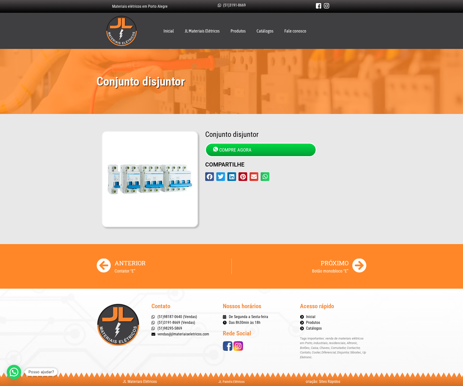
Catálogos (265, 30)
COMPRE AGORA (235, 150)
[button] (209, 176)
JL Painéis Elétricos (231, 382)
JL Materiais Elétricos (202, 30)
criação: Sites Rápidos (323, 381)
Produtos (238, 30)
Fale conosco (295, 30)
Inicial (168, 30)
